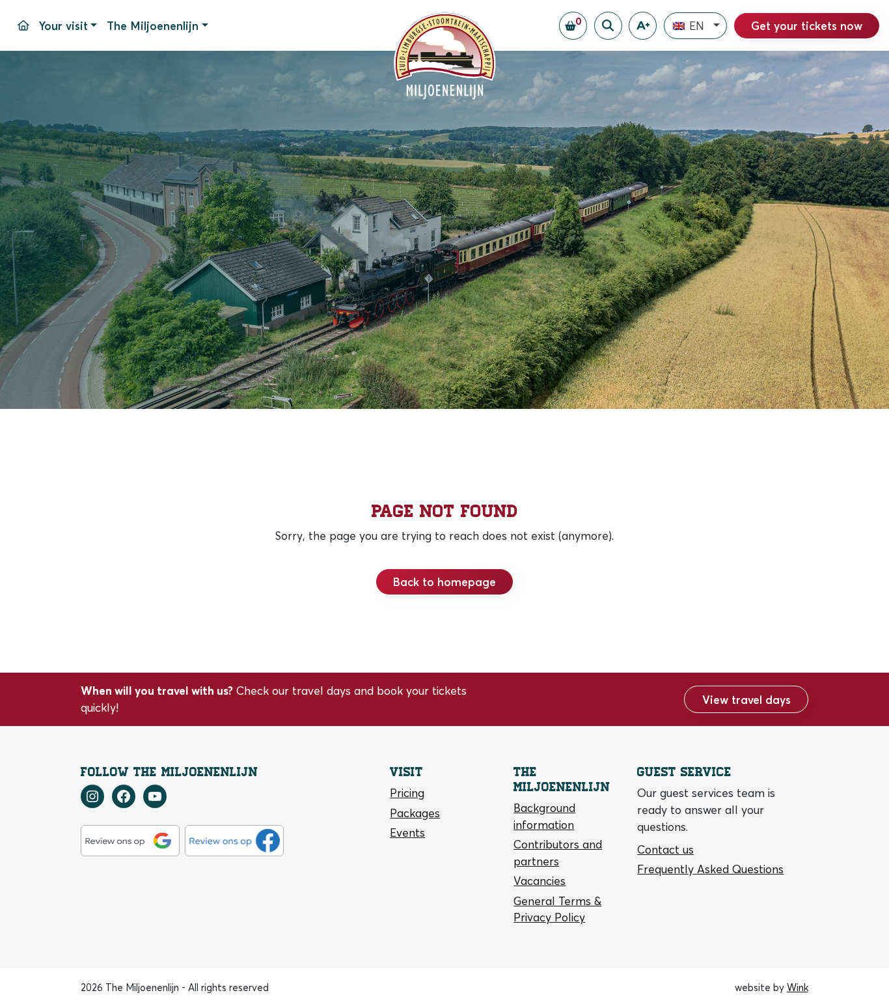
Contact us (665, 849)
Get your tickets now (806, 26)
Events (407, 832)
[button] (695, 26)
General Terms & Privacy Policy (557, 909)
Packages (415, 813)
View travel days (746, 700)
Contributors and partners (557, 852)
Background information (544, 816)
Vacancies (539, 881)
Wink (797, 987)
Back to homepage (444, 582)
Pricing (407, 793)
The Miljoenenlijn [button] (152, 26)
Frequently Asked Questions (710, 869)
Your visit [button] (63, 26)
